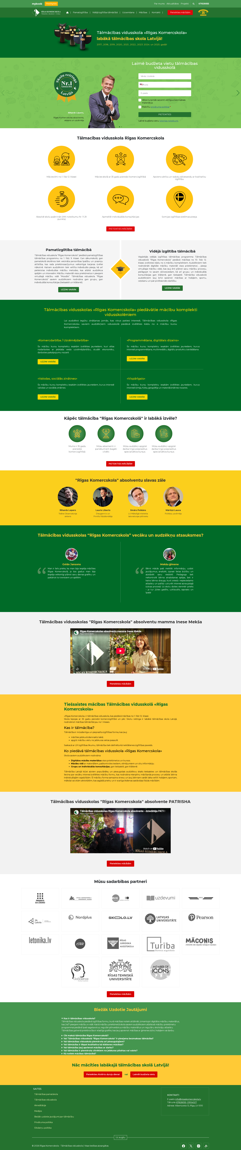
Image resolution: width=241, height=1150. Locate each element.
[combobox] (142, 84)
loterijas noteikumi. (169, 121)
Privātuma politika (43, 1122)
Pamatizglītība (80, 12)
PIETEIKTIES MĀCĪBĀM (120, 229)
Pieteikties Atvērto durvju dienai (103, 1074)
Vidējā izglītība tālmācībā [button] (105, 12)
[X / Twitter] (191, 1146)
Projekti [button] (185, 4)
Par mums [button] (159, 4)
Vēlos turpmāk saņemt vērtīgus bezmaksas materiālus (163, 101)
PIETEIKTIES (164, 114)
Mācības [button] (143, 12)
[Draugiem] (206, 1146)
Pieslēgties (51, 4)
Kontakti (156, 12)
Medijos (38, 1111)
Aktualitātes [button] (173, 4)
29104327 (192, 1102)
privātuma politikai (160, 107)
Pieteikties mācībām (180, 12)
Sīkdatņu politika (42, 1128)
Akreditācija (40, 1105)
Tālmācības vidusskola (45, 1100)
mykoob (37, 3)
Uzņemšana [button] (128, 12)
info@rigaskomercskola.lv (188, 1099)
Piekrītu (156, 107)
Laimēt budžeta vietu (144, 1074)
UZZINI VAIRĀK (68, 289)
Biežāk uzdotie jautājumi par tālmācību (54, 1117)
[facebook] (183, 1146)
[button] (238, 93)
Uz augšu (120, 1137)
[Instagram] (198, 1146)
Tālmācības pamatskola (46, 1094)
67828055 (204, 4)
